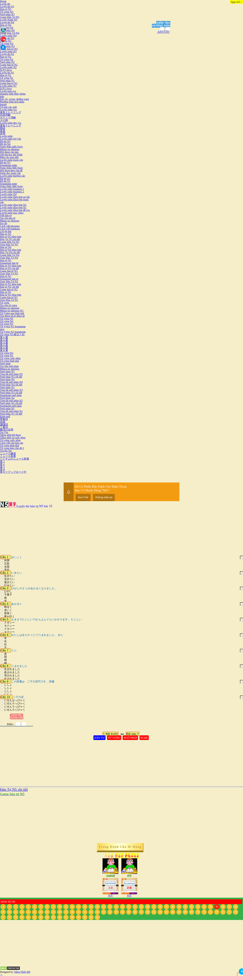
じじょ (8, 694)
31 (191, 906)
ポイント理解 (8, 117)
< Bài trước (110, 734)
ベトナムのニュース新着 (14, 458)
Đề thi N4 (5, 144)
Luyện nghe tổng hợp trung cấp (14, 201)
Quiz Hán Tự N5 (9, 244)
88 (72, 917)
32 (198, 906)
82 (34, 917)
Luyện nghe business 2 (12, 191)
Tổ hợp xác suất (8, 107)
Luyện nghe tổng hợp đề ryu (15, 210)
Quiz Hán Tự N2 (9, 281)
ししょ (8, 684)
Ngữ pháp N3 (7, 46)
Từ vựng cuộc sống (10, 358)
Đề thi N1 (5, 181)
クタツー (9, 629)
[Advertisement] (99, 532)
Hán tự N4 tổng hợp (10, 249)
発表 (2, 130)
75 (229, 912)
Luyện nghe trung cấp (11, 160)
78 (9, 917)
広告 (6, 563)
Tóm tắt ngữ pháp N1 (11, 411)
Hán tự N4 (5, 25)
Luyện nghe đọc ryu (10, 122)
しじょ (8, 688)
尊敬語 (4, 419)
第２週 (4, 339)
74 (223, 912)
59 (129, 912)
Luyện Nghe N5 (8, 19)
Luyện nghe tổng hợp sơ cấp (15, 197)
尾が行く (9, 616)
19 (116, 906)
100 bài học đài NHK (11, 154)
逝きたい (9, 582)
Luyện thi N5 (7, 6)
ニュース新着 (8, 456)
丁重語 (4, 427)
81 (28, 917)
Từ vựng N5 (6, 11)
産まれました (12, 672)
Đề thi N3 (5, 162)
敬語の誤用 (6, 429)
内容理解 (5, 115)
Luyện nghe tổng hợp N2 (13, 204)
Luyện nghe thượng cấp (12, 175)
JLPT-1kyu (6, 88)
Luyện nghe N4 (8, 35)
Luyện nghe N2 (8, 67)
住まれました (12, 678)
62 (147, 912)
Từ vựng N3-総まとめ (12, 334)
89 (78, 917)
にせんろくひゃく (14, 709)
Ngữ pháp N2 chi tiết (11, 403)
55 (103, 912)
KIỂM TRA (163, 22)
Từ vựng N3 (6, 43)
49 (66, 912)
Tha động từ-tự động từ (12, 316)
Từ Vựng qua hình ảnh (12, 313)
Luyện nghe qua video (11, 212)
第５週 (4, 347)
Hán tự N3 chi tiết (9, 268)
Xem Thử (83, 497)
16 (97, 906)
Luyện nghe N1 (8, 85)
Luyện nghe (6, 136)
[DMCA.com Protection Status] (10, 969)
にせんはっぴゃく (14, 700)
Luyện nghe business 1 (12, 189)
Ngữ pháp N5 (7, 14)
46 (47, 912)
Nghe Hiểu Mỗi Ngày (11, 146)
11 (66, 906)
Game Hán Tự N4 (9, 33)
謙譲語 (4, 424)
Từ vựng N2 (6, 59)
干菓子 (8, 594)
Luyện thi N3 (7, 38)
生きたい (9, 576)
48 (60, 912)
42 (22, 912)
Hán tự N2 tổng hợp (10, 284)
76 (235, 912)
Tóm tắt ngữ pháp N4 (11, 382)
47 (53, 912)
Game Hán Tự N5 (9, 17)
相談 (2, 128)
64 (160, 912)
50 (72, 912)
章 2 (2, 464)
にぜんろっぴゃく (14, 703)
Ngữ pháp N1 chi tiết (11, 413)
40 (9, 912)
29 (179, 906)
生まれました (12, 669)
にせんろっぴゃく (14, 706)
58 (122, 912)
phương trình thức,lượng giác (13, 95)
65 (166, 912)
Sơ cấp (3, 223)
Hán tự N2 (5, 56)
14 (85, 906)
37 (229, 906)
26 (160, 906)
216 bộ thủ (5, 231)
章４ (2, 469)
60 (135, 912)
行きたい (9, 585)
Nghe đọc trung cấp (10, 173)
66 (173, 912)
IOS (110, 895)
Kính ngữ (5, 416)
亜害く (8, 613)
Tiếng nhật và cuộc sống (12, 437)
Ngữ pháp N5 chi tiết (11, 376)
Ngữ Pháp (130, 737)
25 (154, 906)
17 (103, 906)
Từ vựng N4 (6, 27)
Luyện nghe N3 (8, 51)
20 (122, 906)
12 (72, 906)
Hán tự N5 (5, 9)
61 (141, 912)
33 (204, 906)
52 (85, 912)
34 (210, 906)
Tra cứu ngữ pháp (9, 366)
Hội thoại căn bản (9, 152)
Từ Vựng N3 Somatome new (13, 328)
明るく (8, 607)
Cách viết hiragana (10, 226)
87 (66, 917)
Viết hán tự (6, 215)
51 (78, 912)
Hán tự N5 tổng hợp (10, 236)
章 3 (2, 466)
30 (185, 906)
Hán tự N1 (5, 75)
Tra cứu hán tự (7, 218)
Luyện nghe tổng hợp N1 (13, 207)
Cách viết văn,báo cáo (11, 442)
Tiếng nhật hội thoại (10, 435)
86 (60, 917)
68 (185, 912)
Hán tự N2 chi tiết (9, 286)
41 (16, 912)
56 (110, 912)
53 (91, 912)
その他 (4, 120)
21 (129, 906)
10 (60, 906)
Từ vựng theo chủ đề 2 (12, 448)
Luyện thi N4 (7, 22)
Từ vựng (4, 302)
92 (97, 917)
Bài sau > (132, 734)
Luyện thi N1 (7, 72)
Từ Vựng (114, 737)
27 (166, 906)
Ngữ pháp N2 (7, 62)
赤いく (8, 610)
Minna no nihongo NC (12, 310)
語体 (2, 421)
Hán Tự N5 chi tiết (10, 239)
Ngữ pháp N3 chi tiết (11, 392)
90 (85, 917)
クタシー (9, 622)
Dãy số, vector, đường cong (14, 99)
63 (154, 912)
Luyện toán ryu (8, 91)
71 (204, 912)
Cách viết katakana (10, 228)
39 (3, 912)
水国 (6, 566)
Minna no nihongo (9, 149)
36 (223, 906)
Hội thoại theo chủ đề (11, 170)
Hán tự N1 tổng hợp (10, 294)
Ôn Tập (4, 432)
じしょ (8, 691)
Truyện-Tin (6, 450)
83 (41, 917)
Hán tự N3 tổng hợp (10, 265)
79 (16, 917)
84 (47, 917)
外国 (6, 560)
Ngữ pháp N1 (7, 80)
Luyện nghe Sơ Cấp (10, 138)
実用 (2, 133)
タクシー (9, 625)
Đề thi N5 (5, 141)
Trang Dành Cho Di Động (120, 846)
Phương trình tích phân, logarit (12, 103)
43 (28, 912)
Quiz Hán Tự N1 (9, 300)
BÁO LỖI (163, 32)
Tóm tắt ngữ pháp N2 (11, 400)
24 (147, 906)
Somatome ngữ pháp (11, 395)
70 (198, 912)
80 (22, 917)
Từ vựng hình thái (9, 360)
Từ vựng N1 (6, 78)
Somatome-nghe (8, 165)
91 (91, 917)
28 (173, 906)
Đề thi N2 (5, 178)
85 (53, 917)
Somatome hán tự (9, 263)
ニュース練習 (8, 453)
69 (191, 912)
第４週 (4, 345)
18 (110, 906)
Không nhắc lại (103, 497)
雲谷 (6, 570)
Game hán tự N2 (9, 64)
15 (91, 906)
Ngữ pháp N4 (7, 30)
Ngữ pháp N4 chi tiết (11, 384)
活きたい (9, 579)
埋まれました (12, 675)
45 (41, 912)
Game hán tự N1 (9, 83)
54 (97, 912)
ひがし (8, 591)
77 (3, 917)
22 (135, 906)
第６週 (4, 350)
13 (78, 906)
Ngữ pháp (5, 363)
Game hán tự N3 (9, 48)
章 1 (2, 461)
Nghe (144, 737)
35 (217, 906)
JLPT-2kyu (6, 70)
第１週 (4, 337)
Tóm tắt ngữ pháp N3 (11, 390)
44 (34, 912)
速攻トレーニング (10, 112)
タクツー (9, 632)
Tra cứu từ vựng (8, 305)
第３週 (4, 342)
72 (210, 912)
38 (235, 906)
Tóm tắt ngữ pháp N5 (11, 374)
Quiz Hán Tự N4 (9, 257)
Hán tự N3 (5, 260)
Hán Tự (99, 737)
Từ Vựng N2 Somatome (13, 331)
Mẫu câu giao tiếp (9, 157)
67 (179, 912)
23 (141, 906)
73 (217, 912)
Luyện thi (5, 3)
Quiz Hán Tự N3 (9, 273)
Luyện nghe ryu (8, 109)
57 (116, 912)
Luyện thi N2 (7, 54)
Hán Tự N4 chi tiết (10, 252)
